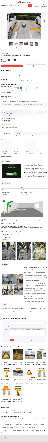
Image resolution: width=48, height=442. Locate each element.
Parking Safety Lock (6, 430)
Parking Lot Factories (6, 424)
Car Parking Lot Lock (33, 427)
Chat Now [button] (36, 66)
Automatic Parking (28, 424)
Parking (12, 9)
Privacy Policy (42, 437)
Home (2, 9)
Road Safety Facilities (5, 412)
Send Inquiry (12, 65)
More (2, 432)
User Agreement (31, 437)
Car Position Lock (18, 9)
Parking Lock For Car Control (18, 430)
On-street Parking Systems (18, 412)
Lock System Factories (17, 424)
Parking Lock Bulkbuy (40, 430)
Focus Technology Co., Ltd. (15, 437)
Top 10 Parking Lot (30, 430)
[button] (43, 136)
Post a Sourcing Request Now (37, 340)
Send (12, 340)
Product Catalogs (18, 410)
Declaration (37, 437)
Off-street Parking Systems (29, 412)
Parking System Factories (39, 424)
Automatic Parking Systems (7, 427)
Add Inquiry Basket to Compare (24, 48)
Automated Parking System (21, 427)
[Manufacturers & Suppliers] (24, 2)
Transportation (7, 9)
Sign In (3, 127)
